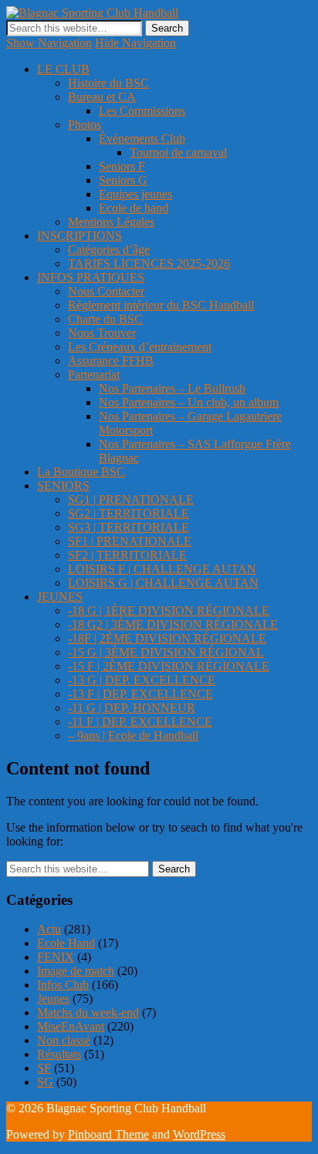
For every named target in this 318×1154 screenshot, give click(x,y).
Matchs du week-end (88, 1012)
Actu (49, 929)
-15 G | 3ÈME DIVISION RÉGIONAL (166, 652)
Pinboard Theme (108, 1134)
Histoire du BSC (108, 82)
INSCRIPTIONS (79, 235)
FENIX (55, 956)
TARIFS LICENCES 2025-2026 (149, 263)
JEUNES (60, 596)
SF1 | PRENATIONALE (129, 541)
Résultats (59, 1054)
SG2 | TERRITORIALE (128, 513)
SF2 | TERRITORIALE (127, 555)
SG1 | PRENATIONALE (131, 499)
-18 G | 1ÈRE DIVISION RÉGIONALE (168, 610)
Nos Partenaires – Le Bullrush (172, 388)
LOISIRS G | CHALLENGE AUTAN (163, 582)
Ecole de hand (133, 207)
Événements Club (142, 138)
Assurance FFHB (111, 360)
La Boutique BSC (81, 471)
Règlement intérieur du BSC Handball (161, 305)
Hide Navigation (135, 42)
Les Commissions (142, 110)
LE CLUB (63, 69)
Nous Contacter (106, 291)
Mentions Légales (111, 221)
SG (45, 1081)
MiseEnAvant (70, 1026)
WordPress (199, 1134)
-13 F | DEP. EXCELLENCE (140, 693)
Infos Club (63, 984)
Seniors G (123, 180)
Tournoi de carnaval (178, 152)
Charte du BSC (105, 319)
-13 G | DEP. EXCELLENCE (141, 680)
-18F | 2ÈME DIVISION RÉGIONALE (167, 638)
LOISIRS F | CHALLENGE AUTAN (162, 568)
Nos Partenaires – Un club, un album (189, 402)
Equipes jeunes (135, 194)
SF (44, 1068)
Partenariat (94, 374)
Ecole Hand (66, 943)
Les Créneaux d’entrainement (139, 346)
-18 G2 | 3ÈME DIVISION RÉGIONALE (173, 624)
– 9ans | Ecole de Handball (133, 735)
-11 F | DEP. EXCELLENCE (140, 721)
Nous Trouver (102, 332)
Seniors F (122, 166)
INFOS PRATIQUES (90, 277)
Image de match (75, 970)
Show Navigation (49, 42)
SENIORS (63, 485)
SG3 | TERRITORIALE (128, 527)
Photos (84, 124)
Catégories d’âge (109, 249)
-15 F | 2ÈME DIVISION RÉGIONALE (168, 666)
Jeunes (53, 998)
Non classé (63, 1040)
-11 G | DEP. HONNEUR (131, 707)
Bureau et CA (102, 96)
